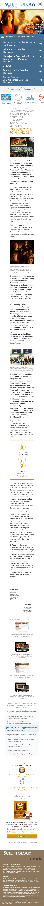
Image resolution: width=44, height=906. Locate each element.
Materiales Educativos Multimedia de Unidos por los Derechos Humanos (19, 722)
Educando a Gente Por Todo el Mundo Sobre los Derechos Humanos (20, 717)
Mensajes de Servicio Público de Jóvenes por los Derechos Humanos (18, 59)
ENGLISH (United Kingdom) (27, 866)
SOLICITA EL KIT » (22, 836)
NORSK (27, 870)
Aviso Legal (9, 903)
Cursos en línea (12, 881)
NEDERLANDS (7, 870)
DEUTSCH (16, 870)
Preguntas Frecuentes (33, 880)
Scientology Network (26, 887)
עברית (14, 868)
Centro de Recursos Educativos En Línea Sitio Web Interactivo (21, 740)
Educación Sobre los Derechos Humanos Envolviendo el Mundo (21, 745)
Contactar (30, 881)
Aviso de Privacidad (14, 902)
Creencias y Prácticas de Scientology (25, 878)
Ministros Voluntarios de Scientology (13, 890)
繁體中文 (31, 868)
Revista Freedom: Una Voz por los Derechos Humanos (15, 80)
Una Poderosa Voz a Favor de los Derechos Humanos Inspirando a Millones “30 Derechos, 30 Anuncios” (21, 728)
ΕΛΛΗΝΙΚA (35, 871)
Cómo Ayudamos (6, 103)
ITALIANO (6, 873)
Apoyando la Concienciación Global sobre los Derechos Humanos (21, 712)
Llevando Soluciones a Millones (18, 750)
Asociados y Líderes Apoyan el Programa (21, 754)
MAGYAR (21, 870)
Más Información (22, 881)
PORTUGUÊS (14, 873)
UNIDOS (7, 65)
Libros (5, 881)
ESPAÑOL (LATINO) (9, 871)
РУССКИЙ (25, 868)
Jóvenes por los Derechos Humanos (20, 895)
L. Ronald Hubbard (8, 878)
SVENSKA (34, 870)
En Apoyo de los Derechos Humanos (16, 72)
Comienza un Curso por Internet (28, 889)
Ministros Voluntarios (20, 880)
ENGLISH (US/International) (11, 866)
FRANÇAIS (7, 868)
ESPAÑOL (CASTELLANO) (23, 871)
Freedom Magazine (17, 892)
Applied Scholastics (30, 102)
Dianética (17, 887)
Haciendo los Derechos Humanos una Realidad (19, 44)
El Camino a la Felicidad (18, 103)
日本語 (19, 868)
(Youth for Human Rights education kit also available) (22, 842)
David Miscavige (13, 889)
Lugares (37, 881)
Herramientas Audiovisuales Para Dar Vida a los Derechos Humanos (22, 735)
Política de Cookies (26, 902)
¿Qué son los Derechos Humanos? (14, 51)
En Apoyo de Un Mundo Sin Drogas (21, 892)
